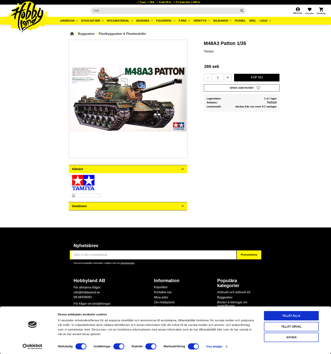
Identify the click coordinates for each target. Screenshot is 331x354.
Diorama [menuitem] (142, 20)
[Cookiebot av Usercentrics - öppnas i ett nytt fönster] (32, 346)
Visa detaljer (214, 346)
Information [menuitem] (166, 280)
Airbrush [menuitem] (67, 20)
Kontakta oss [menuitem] (163, 292)
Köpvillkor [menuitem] (161, 287)
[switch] (118, 346)
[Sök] (242, 10)
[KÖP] (256, 77)
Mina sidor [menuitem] (161, 297)
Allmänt (77, 169)
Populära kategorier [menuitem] (228, 283)
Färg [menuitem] (183, 20)
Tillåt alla (291, 315)
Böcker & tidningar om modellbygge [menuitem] (232, 304)
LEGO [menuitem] (263, 20)
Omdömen (79, 206)
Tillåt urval (291, 326)
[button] (309, 11)
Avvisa (291, 337)
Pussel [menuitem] (240, 20)
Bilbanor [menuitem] (220, 20)
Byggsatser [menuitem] (90, 20)
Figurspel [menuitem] (164, 20)
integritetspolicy (127, 263)
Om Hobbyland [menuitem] (164, 302)
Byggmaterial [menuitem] (118, 20)
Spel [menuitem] (252, 20)
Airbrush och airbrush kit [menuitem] (233, 292)
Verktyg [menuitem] (200, 20)
